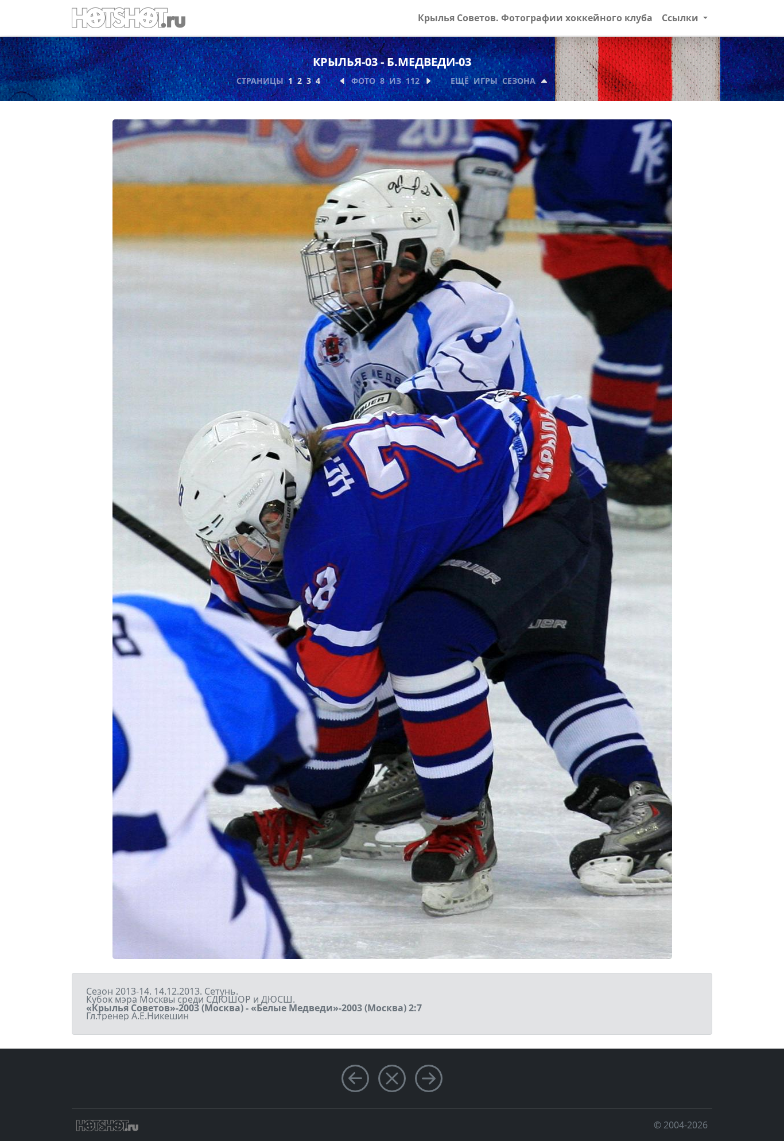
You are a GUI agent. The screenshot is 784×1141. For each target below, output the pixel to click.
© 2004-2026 (681, 1125)
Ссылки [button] (681, 17)
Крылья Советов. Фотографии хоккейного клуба (535, 17)
